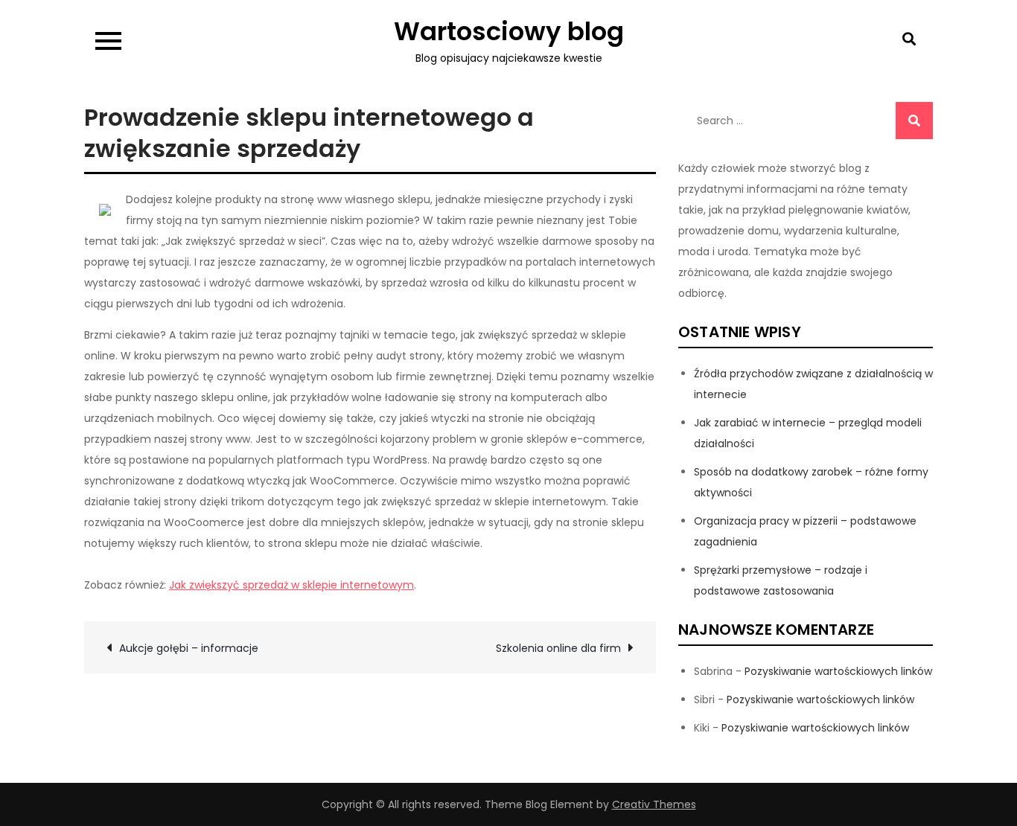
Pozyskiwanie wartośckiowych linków (838, 671)
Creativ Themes (654, 804)
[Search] (914, 120)
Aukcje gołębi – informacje (188, 648)
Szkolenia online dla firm (558, 648)
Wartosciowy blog (509, 31)
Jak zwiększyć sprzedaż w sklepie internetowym (291, 584)
